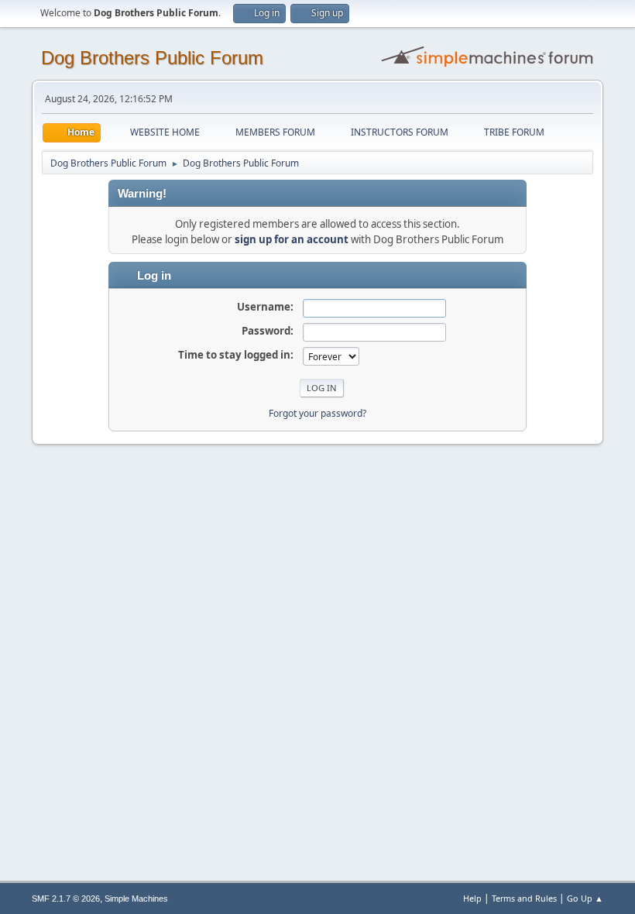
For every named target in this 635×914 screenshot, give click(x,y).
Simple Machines (136, 898)
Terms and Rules (524, 898)
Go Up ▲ (585, 898)
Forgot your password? (317, 413)
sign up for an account (291, 239)
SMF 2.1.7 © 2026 (66, 898)
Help (472, 898)
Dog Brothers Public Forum (152, 57)
